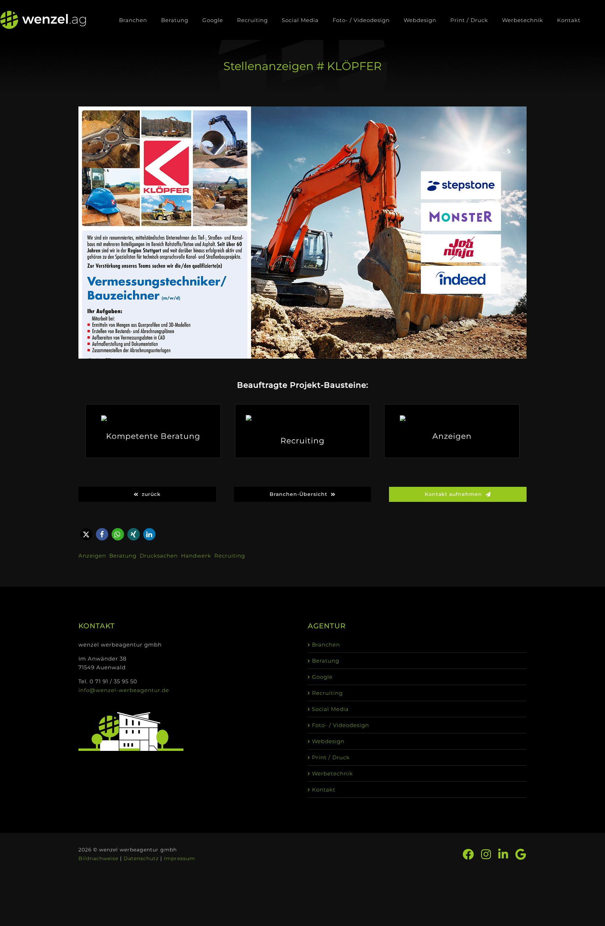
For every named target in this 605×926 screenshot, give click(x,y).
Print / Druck (331, 757)
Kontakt (323, 789)
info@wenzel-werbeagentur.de (123, 690)
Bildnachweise (98, 858)
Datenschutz (141, 858)
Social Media (330, 709)
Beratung (123, 555)
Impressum (179, 858)
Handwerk (196, 555)
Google (322, 676)
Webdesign (328, 741)
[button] (86, 534)
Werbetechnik (332, 773)
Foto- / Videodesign (340, 725)
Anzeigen (92, 555)
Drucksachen (159, 555)
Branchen (326, 644)
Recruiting (229, 555)
